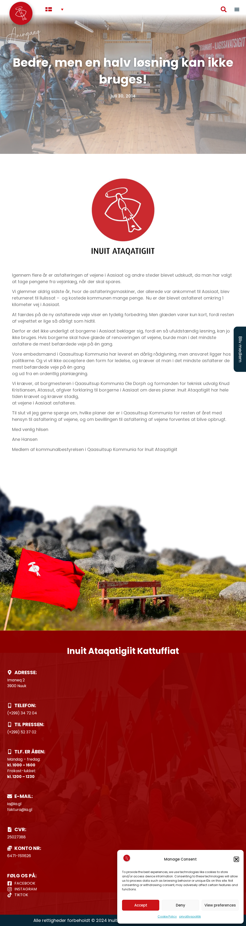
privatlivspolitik (190, 916)
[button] (236, 859)
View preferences (220, 905)
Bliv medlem (240, 349)
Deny (180, 905)
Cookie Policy (167, 916)
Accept (140, 905)
